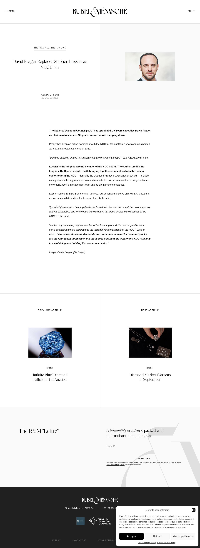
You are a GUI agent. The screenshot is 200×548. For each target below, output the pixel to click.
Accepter (131, 536)
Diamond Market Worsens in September (150, 377)
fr (194, 11)
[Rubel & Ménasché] (100, 11)
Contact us (79, 540)
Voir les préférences (183, 536)
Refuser (157, 536)
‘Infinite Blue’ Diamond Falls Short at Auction (50, 377)
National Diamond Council (69, 130)
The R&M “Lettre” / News (50, 48)
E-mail (111, 446)
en (189, 11)
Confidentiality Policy (147, 543)
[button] (193, 510)
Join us (56, 540)
